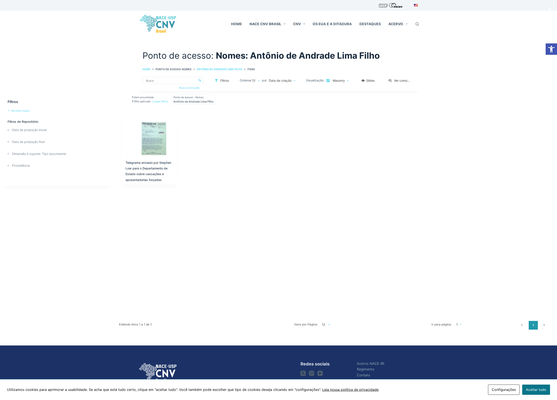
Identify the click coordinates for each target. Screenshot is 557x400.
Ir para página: (441, 324)
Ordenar (246, 80)
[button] (551, 49)
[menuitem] (414, 5)
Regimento (365, 369)
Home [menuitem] (236, 24)
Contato (363, 375)
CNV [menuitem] (297, 24)
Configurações (504, 389)
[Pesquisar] (417, 24)
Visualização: (315, 80)
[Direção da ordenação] (257, 80)
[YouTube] (320, 373)
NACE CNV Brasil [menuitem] (265, 24)
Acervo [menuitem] (395, 24)
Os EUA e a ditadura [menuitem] (332, 24)
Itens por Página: (306, 324)
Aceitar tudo (536, 389)
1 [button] (533, 325)
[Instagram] (311, 373)
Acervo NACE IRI (370, 363)
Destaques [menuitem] (370, 24)
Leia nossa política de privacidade (350, 389)
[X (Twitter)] (303, 373)
